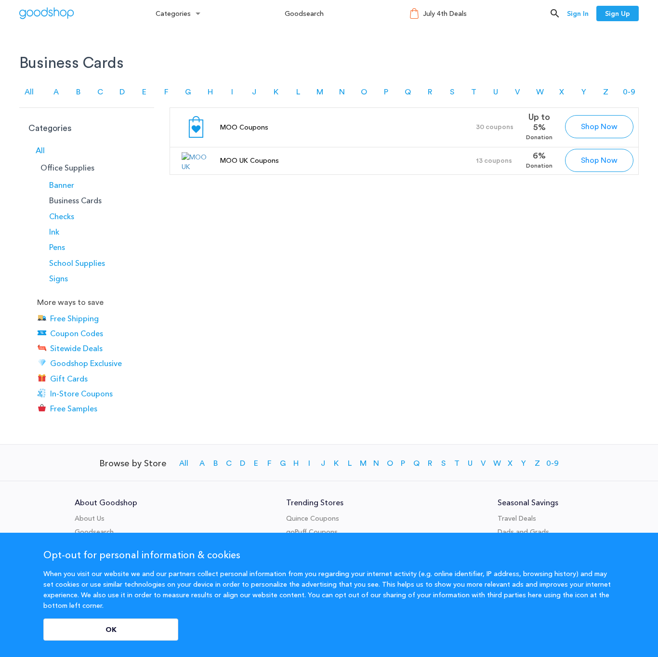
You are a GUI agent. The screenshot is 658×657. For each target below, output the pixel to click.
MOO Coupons (244, 127)
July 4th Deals (445, 13)
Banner (61, 185)
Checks (61, 216)
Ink (54, 232)
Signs (58, 278)
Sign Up (617, 13)
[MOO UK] (196, 166)
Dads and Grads (523, 531)
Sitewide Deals (76, 348)
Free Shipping (74, 318)
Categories (173, 13)
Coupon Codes (76, 333)
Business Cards (75, 200)
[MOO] (196, 139)
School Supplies (77, 263)
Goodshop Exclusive (86, 363)
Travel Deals (517, 518)
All (29, 92)
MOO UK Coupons (249, 160)
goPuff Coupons (312, 531)
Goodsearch (304, 13)
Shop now (599, 127)
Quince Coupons (312, 518)
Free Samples (73, 408)
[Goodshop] (46, 13)
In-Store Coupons (81, 393)
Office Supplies (67, 167)
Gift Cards (69, 378)
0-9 (629, 92)
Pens (57, 247)
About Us (90, 518)
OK (111, 629)
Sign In (578, 13)
